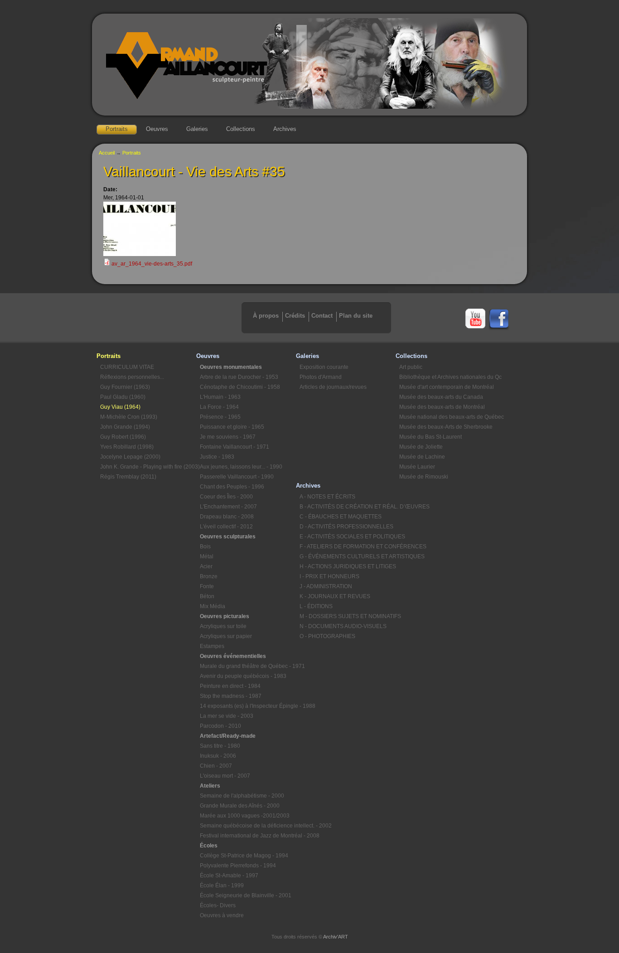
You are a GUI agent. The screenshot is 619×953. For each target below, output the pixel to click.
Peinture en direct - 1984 (230, 686)
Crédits (295, 315)
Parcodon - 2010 (220, 726)
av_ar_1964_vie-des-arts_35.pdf (151, 264)
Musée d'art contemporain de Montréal (446, 387)
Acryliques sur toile (223, 626)
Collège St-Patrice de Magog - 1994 (244, 855)
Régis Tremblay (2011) (128, 477)
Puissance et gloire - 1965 (232, 427)
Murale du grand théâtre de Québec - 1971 (248, 666)
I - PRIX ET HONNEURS (329, 576)
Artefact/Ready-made (228, 736)
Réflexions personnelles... (132, 377)
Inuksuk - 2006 (218, 756)
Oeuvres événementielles (233, 656)
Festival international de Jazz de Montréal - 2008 (248, 835)
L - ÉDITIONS (316, 606)
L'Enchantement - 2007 (228, 506)
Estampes (212, 646)
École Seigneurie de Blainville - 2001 (245, 895)
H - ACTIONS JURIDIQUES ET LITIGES (348, 566)
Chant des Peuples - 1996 (232, 487)
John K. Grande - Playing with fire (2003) (148, 467)
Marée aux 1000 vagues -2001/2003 (245, 816)
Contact (322, 315)
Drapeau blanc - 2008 (227, 516)
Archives (284, 129)
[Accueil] (309, 107)
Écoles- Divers (218, 905)
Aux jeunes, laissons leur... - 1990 (241, 467)
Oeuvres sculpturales (228, 536)
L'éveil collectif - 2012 (226, 526)
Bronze (209, 576)
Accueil (107, 152)
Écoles (209, 845)
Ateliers (210, 786)
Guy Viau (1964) (120, 407)
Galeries (197, 129)
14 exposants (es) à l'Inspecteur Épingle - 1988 (248, 706)
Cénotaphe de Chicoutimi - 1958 (240, 387)
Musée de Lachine (422, 457)
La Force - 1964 (219, 407)
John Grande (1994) (125, 427)
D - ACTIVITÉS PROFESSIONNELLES (346, 526)
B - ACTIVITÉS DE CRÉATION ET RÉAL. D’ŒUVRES (348, 506)
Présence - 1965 (220, 417)
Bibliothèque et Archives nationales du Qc (447, 377)
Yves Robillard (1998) (127, 447)
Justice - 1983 (217, 457)
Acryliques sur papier (226, 636)
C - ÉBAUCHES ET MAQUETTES (341, 516)
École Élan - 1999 (222, 885)
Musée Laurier (417, 467)
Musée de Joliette (421, 447)
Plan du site (355, 315)
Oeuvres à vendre (222, 915)
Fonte (207, 586)
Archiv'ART (335, 936)
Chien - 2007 (216, 766)
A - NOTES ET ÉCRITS (327, 496)
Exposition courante (324, 367)
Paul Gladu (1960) (122, 397)
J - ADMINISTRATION (326, 586)
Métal (206, 556)
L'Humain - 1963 (220, 397)
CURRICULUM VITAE (127, 367)
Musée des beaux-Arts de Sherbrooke (446, 427)
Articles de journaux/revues (333, 387)
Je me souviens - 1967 (228, 437)
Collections (240, 129)
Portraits (117, 129)
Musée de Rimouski (423, 477)
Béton (207, 596)
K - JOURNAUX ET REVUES (335, 596)
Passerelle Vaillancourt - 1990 (237, 477)
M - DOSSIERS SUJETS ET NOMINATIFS (348, 616)
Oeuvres (157, 129)
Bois (205, 546)
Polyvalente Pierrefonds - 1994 (238, 865)
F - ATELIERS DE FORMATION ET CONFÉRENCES (348, 546)
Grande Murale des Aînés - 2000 (240, 806)
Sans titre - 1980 (220, 746)
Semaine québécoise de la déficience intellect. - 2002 (248, 825)
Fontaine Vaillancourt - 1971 (234, 447)
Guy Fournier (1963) (125, 387)
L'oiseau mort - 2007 (225, 776)
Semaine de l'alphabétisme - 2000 (242, 796)
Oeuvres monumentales (231, 367)
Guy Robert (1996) (123, 437)
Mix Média (212, 606)
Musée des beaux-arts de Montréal (442, 407)
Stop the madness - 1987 (230, 696)
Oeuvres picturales (224, 616)
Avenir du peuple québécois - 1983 (243, 676)
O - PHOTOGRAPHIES (327, 636)
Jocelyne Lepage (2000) (130, 457)
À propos (266, 315)
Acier (206, 566)
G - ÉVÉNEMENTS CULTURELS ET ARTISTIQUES (348, 556)
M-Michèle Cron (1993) (128, 417)
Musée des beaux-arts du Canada (441, 397)
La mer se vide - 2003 (226, 716)
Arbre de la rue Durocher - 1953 (239, 377)
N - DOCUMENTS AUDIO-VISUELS (343, 626)
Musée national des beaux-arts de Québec (447, 417)
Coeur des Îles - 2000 (226, 496)
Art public (410, 367)
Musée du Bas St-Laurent (430, 437)
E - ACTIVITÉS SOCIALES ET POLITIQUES (348, 536)
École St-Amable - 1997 (229, 875)
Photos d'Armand (321, 377)
